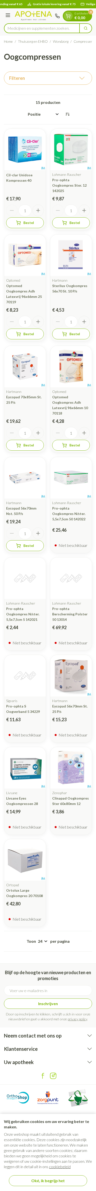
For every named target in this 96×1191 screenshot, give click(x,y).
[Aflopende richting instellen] (67, 114)
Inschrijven (48, 1003)
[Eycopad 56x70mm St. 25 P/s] (71, 675)
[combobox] (42, 28)
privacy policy (77, 1019)
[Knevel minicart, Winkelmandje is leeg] (68, 16)
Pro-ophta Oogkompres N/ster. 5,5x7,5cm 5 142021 (22, 614)
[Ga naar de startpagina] (33, 15)
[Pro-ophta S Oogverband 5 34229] (25, 675)
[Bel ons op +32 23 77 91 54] (57, 16)
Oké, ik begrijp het (48, 1180)
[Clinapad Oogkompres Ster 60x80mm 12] (71, 768)
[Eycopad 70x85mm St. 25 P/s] (25, 366)
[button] (48, 78)
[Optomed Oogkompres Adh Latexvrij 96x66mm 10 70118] (71, 366)
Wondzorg (60, 41)
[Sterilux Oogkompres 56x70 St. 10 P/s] (71, 255)
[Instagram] (53, 1076)
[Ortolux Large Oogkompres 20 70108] (25, 860)
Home (8, 41)
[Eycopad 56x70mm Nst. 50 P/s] (25, 478)
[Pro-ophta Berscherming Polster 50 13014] (71, 578)
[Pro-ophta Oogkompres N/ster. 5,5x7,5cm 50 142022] (71, 478)
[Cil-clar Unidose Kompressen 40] (25, 149)
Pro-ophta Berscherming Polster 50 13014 (70, 614)
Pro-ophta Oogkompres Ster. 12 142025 (69, 185)
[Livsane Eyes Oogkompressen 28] (25, 768)
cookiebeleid (60, 1166)
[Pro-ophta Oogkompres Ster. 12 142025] (71, 149)
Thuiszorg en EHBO (33, 41)
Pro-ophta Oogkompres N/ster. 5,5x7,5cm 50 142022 (68, 513)
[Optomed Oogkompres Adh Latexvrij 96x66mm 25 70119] (25, 255)
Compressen (83, 41)
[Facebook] (43, 1076)
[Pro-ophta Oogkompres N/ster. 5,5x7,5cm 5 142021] (25, 578)
